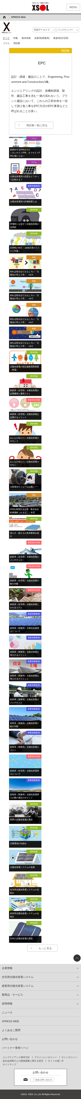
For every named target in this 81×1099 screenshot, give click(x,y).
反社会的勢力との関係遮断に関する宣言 (23, 1061)
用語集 (16, 43)
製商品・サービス (12, 994)
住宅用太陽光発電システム (18, 976)
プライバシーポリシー (45, 1057)
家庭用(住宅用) (60, 38)
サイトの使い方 (56, 1061)
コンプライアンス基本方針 (16, 1057)
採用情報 (7, 1003)
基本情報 (26, 38)
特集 (15, 38)
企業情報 (7, 968)
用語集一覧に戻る (36, 125)
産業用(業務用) (42, 38)
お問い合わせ (10, 1039)
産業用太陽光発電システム (18, 985)
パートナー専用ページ (15, 1048)
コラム (6, 43)
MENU (73, 7)
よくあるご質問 (11, 1030)
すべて (6, 38)
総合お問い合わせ (43, 1080)
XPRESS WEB (10, 1021)
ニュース (7, 1012)
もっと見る (45, 948)
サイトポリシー (69, 1057)
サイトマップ (9, 1064)
